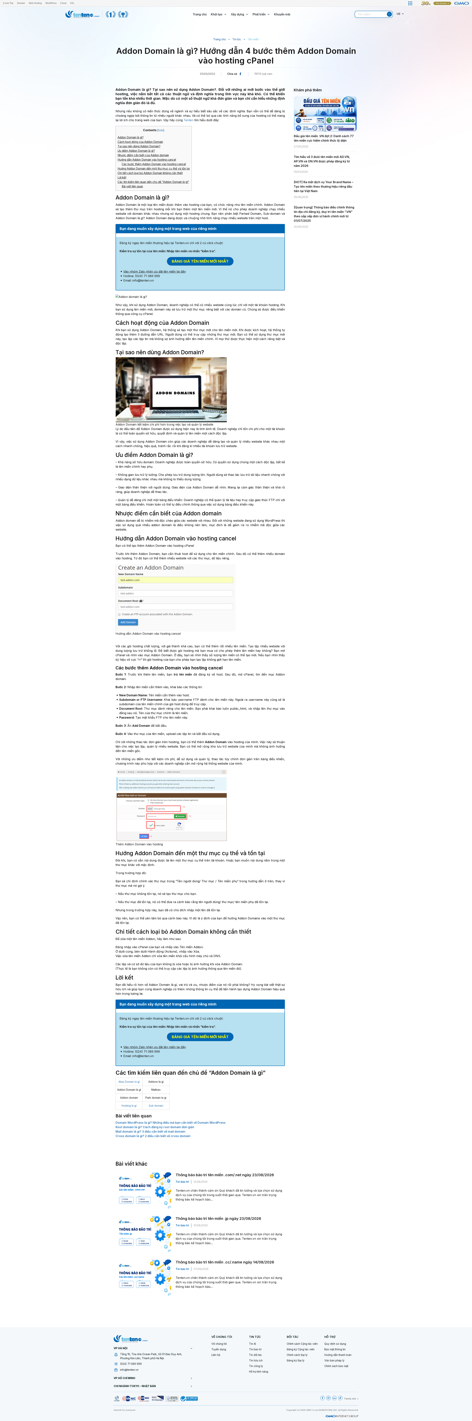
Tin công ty (256, 1366)
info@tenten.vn (129, 1369)
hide (160, 130)
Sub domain (156, 1105)
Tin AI (252, 1343)
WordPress (51, 3)
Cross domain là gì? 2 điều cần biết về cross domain (153, 1136)
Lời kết (122, 177)
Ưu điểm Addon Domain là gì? (136, 151)
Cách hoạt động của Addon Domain (140, 142)
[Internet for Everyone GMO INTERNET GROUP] (442, 3)
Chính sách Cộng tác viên (302, 1343)
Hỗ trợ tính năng (258, 1371)
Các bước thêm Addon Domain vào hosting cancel (154, 164)
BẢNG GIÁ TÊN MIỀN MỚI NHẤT (200, 261)
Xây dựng (237, 14)
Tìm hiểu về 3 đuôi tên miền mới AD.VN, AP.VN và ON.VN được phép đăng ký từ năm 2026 (322, 161)
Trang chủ (200, 14)
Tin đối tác (255, 1354)
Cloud (63, 3)
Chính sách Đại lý (297, 1354)
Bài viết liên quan (132, 186)
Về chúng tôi (219, 1343)
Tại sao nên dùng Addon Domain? (139, 146)
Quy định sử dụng (335, 1343)
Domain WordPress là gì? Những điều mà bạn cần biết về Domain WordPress (171, 1122)
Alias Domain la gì (129, 1081)
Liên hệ (215, 1354)
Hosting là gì (128, 1105)
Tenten (188, 120)
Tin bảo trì (182, 1181)
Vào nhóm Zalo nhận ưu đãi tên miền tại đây (154, 271)
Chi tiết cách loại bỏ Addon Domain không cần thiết (150, 173)
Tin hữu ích (256, 1360)
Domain (21, 3)
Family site (350, 1398)
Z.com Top (8, 3)
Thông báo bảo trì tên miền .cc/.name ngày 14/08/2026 (225, 1262)
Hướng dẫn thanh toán (337, 1354)
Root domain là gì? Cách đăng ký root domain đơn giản (155, 1127)
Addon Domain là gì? (131, 137)
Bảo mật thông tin (335, 1349)
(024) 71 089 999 (131, 1363)
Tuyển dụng (218, 1349)
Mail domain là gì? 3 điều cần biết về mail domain (150, 1131)
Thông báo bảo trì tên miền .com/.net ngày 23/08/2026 (225, 1175)
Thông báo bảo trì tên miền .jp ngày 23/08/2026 (218, 1218)
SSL (72, 3)
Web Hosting (35, 3)
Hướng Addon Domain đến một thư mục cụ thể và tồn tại (154, 168)
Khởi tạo (216, 14)
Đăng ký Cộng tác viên (301, 1349)
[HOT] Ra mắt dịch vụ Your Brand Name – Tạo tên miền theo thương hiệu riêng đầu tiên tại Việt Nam (323, 186)
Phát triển (259, 14)
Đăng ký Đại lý (295, 1360)
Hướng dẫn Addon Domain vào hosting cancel (147, 159)
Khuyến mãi (282, 14)
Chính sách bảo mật (336, 1366)
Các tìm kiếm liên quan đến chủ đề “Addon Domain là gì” (153, 182)
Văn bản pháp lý (334, 1360)
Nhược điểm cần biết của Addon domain (143, 155)
